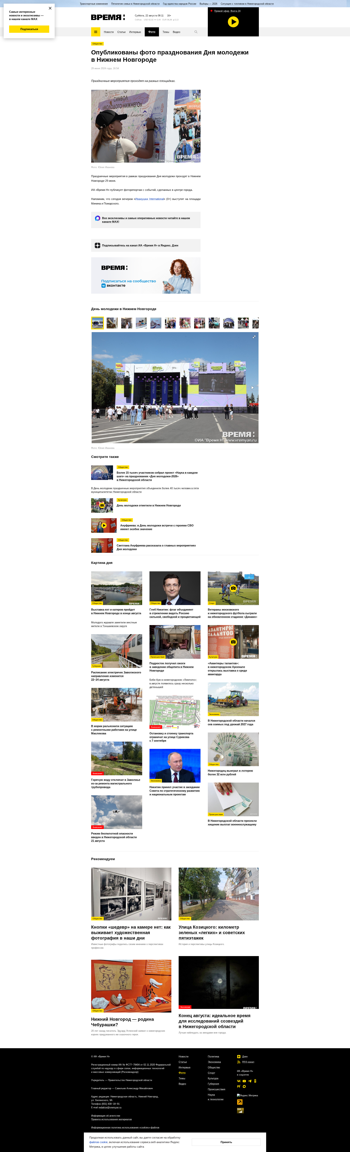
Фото (182, 1072)
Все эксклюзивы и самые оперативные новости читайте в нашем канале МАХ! (146, 219)
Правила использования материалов (111, 1119)
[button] (114, 323)
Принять (226, 1142)
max (244, 1086)
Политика (213, 1056)
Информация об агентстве (105, 1115)
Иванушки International (149, 198)
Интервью (184, 1067)
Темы (182, 1078)
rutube (239, 1086)
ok (255, 1081)
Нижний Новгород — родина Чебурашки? (122, 1018)
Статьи (183, 1061)
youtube (244, 1081)
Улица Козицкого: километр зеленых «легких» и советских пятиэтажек (212, 928)
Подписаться (29, 29)
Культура (213, 1078)
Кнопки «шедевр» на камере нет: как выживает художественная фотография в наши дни (131, 928)
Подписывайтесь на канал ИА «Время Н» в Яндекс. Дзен (140, 245)
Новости (183, 1056)
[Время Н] (108, 17)
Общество (97, 44)
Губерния (213, 1083)
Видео (182, 1083)
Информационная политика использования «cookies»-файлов (125, 1127)
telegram (250, 1081)
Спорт (211, 1072)
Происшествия (216, 1089)
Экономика (214, 1061)
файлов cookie (98, 1142)
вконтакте (239, 1081)
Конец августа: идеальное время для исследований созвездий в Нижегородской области (214, 1017)
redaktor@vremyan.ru (110, 1107)
